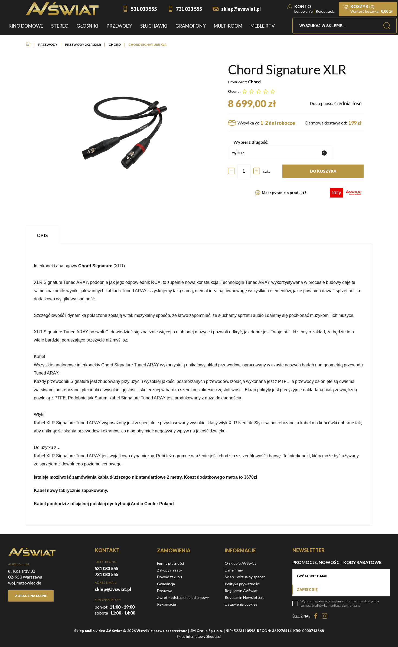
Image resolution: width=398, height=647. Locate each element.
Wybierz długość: (250, 141)
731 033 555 (189, 9)
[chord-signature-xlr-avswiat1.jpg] (122, 133)
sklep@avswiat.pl (241, 9)
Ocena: (234, 91)
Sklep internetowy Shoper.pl (199, 636)
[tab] (43, 235)
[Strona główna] (62, 8)
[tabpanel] (199, 384)
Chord (254, 81)
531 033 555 (144, 9)
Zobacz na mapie (31, 596)
